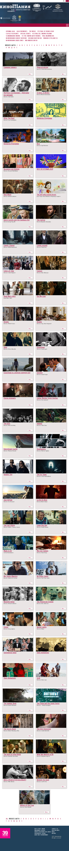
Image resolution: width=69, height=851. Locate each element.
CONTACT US (55, 829)
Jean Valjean (8, 500)
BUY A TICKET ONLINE (39, 829)
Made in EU (8, 551)
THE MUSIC (32, 31)
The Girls (7, 423)
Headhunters (41, 449)
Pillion (6, 627)
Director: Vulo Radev (9, 97)
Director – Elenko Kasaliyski (43, 705)
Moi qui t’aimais (42, 551)
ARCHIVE (54, 833)
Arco (38, 144)
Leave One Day (42, 525)
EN (67, 1)
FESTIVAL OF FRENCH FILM (46, 31)
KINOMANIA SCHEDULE (39, 830)
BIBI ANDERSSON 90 (31, 40)
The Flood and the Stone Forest (48, 703)
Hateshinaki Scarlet (11, 449)
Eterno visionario (10, 398)
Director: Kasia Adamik (25, 807)
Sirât (38, 678)
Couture (39, 271)
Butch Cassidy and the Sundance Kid (17, 220)
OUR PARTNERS (55, 830)
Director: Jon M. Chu (42, 781)
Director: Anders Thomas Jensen (12, 527)
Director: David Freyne (42, 374)
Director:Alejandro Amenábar (44, 222)
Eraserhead (41, 347)
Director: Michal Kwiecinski (10, 247)
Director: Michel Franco (9, 323)
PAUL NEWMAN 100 (48, 36)
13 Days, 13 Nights (43, 93)
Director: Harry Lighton (9, 629)
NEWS (53, 832)
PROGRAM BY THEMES (40, 833)
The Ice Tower (42, 474)
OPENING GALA (10, 31)
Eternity (40, 373)
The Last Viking (9, 525)
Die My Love (41, 296)
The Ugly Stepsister (44, 729)
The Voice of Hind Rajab (12, 754)
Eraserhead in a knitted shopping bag (17, 373)
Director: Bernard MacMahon (11, 171)
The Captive (41, 220)
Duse (5, 347)
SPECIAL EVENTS (25, 34)
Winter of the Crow (27, 805)
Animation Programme (44, 118)
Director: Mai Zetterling (9, 425)
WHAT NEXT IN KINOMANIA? (41, 835)
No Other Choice (42, 576)
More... (30, 74)
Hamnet (39, 423)
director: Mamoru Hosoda (10, 451)
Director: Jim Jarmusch (42, 400)
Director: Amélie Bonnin (42, 527)
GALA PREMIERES (22, 31)
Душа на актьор (42, 67)
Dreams (6, 322)
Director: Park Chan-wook (43, 578)
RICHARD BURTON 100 (35, 38)
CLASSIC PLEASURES (12, 34)
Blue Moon (7, 194)
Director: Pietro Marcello (10, 349)
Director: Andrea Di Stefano (10, 578)
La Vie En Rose (42, 500)
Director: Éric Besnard (9, 501)
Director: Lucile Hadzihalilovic (44, 476)
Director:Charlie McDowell (10, 705)
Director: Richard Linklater (10, 196)
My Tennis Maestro (10, 576)
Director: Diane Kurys (42, 552)
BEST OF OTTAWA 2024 (45, 169)
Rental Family (41, 627)
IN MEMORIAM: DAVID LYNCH (14, 40)
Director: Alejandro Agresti (43, 756)
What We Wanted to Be (45, 754)
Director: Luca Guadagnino (10, 120)
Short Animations (43, 652)
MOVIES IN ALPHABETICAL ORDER (42, 832)
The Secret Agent (10, 729)
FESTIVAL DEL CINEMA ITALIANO (42, 34)
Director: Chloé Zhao (42, 425)
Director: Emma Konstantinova (44, 69)
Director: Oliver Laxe (42, 680)
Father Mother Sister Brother (47, 398)
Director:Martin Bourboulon (43, 94)
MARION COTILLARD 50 (50, 38)
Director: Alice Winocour (42, 273)
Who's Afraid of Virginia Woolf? (15, 780)
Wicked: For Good (43, 780)
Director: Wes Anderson (42, 603)
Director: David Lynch (42, 349)
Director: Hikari (40, 629)
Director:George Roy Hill (9, 222)
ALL (7, 819)
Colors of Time (9, 271)
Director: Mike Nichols (9, 781)
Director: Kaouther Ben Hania (11, 756)
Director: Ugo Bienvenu (42, 145)
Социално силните (10, 67)
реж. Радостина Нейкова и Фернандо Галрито (49, 196)
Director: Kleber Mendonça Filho (11, 731)
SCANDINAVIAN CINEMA (13, 36)
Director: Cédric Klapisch (9, 273)
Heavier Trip (8, 474)
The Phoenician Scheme (45, 602)
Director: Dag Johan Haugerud (44, 323)
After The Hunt (9, 118)
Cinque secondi (42, 245)
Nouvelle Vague (9, 602)
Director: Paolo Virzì (42, 247)
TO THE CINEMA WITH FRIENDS (31, 36)
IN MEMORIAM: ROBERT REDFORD (16, 38)
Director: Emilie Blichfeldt (43, 731)
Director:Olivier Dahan (42, 501)
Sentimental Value (10, 652)
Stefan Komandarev (8, 552)
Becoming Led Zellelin (11, 169)
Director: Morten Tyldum (43, 451)
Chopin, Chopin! (9, 245)
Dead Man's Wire (10, 296)
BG (64, 1)
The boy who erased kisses (46, 194)
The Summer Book (10, 703)
